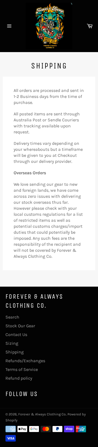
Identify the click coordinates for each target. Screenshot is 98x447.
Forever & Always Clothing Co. (42, 414)
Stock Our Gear (20, 325)
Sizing (11, 343)
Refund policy (18, 378)
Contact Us (16, 334)
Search (12, 317)
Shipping (14, 352)
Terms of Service (21, 369)
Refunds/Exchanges (25, 360)
